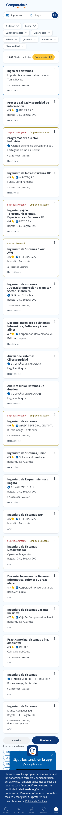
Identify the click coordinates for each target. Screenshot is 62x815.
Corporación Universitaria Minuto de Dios (37, 334)
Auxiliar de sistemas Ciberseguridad (20, 357)
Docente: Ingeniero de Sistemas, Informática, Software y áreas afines (29, 326)
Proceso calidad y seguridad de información (28, 104)
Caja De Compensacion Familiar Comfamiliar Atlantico (37, 617)
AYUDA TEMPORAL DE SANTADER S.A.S (37, 425)
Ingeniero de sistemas (22, 421)
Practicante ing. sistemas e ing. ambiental (28, 641)
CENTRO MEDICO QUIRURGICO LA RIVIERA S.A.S (33, 679)
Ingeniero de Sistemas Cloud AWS (26, 250)
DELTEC (23, 647)
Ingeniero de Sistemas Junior (26, 453)
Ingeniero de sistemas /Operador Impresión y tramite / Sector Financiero (29, 287)
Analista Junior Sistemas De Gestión (25, 387)
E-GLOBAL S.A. (27, 257)
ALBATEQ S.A (26, 177)
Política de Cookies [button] (36, 801)
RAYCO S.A (25, 221)
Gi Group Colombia (22, 295)
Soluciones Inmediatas (32, 457)
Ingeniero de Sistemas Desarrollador (22, 548)
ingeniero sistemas (20, 71)
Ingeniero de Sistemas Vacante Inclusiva (27, 611)
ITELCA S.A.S (26, 110)
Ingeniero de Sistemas (22, 674)
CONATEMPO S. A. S (22, 487)
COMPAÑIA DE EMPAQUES (26, 364)
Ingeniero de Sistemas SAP (25, 514)
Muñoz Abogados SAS (19, 710)
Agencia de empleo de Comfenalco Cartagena (33, 145)
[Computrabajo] (17, 5)
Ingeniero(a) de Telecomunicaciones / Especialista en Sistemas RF (25, 213)
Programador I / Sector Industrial (22, 139)
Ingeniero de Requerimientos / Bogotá (27, 481)
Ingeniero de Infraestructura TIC (29, 173)
